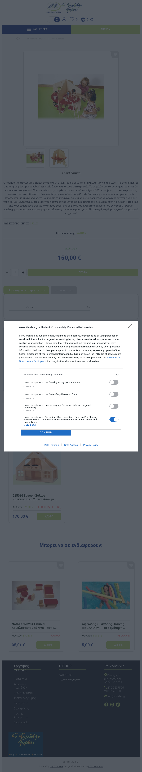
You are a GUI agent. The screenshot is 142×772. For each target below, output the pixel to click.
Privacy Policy (90, 445)
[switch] (113, 382)
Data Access (71, 445)
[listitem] (71, 374)
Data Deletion (51, 445)
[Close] (131, 327)
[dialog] (71, 386)
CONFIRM (46, 432)
